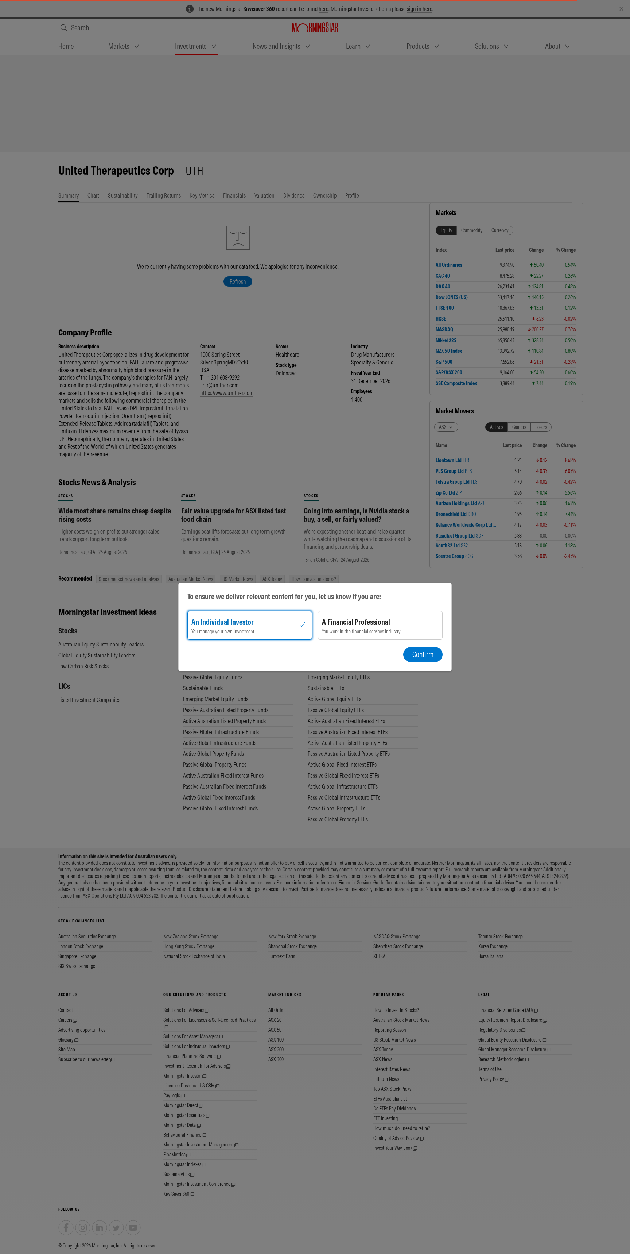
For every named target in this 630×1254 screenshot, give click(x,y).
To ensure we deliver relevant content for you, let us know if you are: (284, 596)
